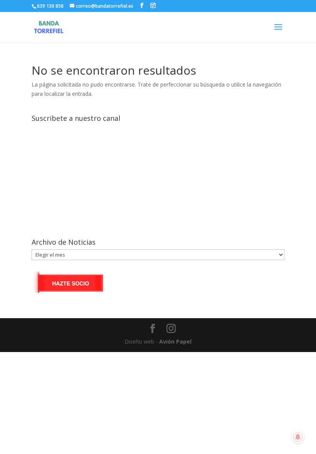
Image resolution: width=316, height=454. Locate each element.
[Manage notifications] (298, 437)
